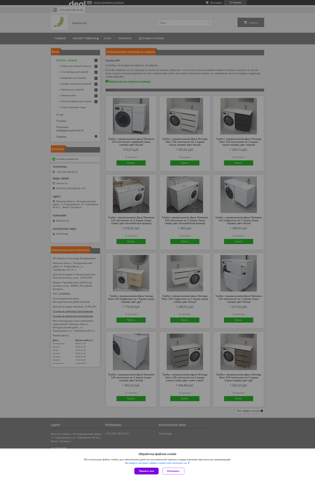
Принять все (146, 471)
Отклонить (173, 471)
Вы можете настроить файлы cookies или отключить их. (156, 463)
